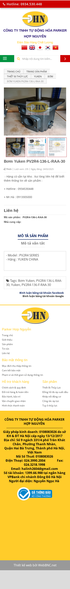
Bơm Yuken (26, 280)
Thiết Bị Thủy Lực (51, 387)
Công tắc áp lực (50, 401)
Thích (9, 169)
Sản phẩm (7, 344)
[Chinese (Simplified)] (24, 48)
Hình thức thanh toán (13, 405)
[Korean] (48, 48)
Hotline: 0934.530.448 (24, 4)
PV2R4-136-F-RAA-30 (36, 285)
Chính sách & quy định (14, 387)
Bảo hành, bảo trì (11, 396)
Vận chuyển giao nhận (14, 401)
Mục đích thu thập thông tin (16, 366)
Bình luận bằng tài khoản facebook (41, 292)
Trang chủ (13, 71)
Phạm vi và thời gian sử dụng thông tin (22, 375)
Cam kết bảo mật (11, 370)
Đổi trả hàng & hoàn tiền (15, 392)
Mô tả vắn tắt (33, 243)
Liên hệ (11, 210)
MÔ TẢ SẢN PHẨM (33, 235)
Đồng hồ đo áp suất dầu (55, 392)
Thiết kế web (23, 565)
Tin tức (5, 348)
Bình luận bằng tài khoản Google (43, 296)
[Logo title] (35, 19)
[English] (32, 48)
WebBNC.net (47, 565)
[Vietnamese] (55, 48)
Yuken (15, 285)
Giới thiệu (7, 339)
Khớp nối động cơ (51, 396)
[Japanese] (40, 48)
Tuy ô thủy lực (49, 405)
